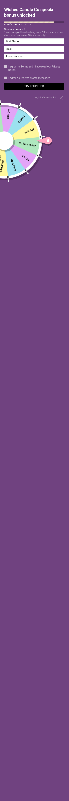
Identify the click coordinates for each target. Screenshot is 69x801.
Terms (24, 66)
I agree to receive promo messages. (29, 78)
